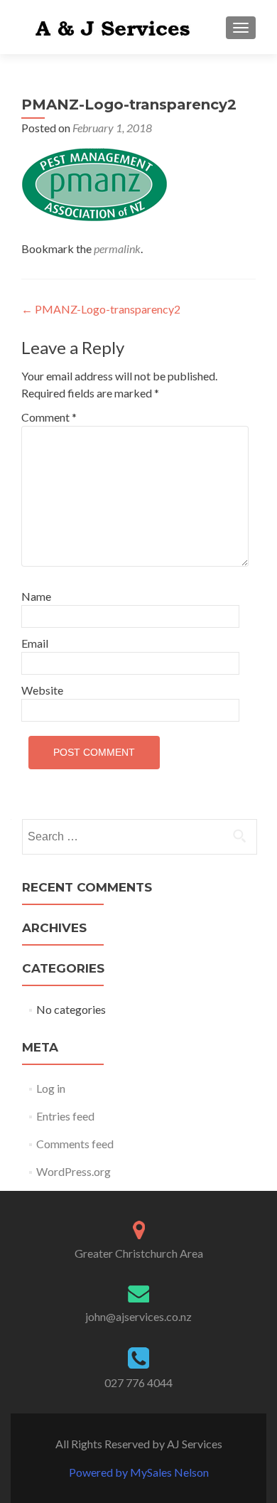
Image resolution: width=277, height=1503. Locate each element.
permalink (117, 248)
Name (36, 596)
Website (42, 690)
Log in (50, 1088)
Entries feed (65, 1116)
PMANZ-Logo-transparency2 (100, 309)
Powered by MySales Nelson (139, 1472)
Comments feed (75, 1143)
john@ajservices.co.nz (138, 1316)
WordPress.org (73, 1171)
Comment (49, 417)
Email (34, 643)
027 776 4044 (138, 1382)
